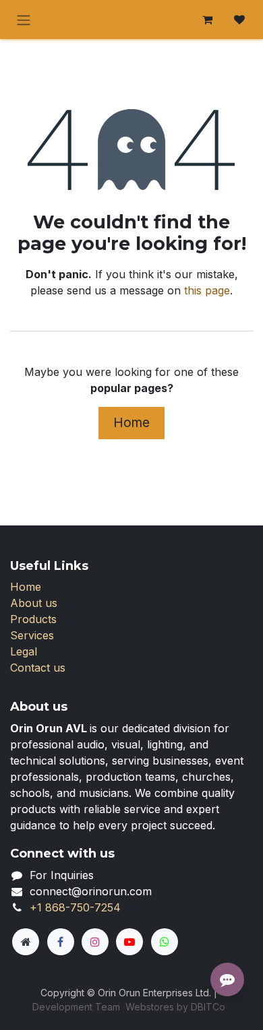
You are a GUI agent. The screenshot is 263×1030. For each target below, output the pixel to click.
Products (33, 619)
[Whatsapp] (164, 941)
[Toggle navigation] (23, 19)
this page (207, 290)
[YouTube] (129, 941)
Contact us (37, 667)
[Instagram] (95, 941)
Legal (23, 651)
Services (32, 635)
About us (33, 603)
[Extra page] (25, 941)
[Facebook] (60, 941)
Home (131, 422)
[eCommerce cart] (207, 19)
